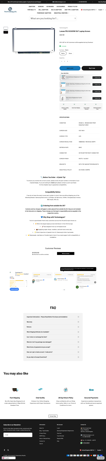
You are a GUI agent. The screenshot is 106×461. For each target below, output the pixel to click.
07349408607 (86, 442)
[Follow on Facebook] (4, 450)
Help (58, 441)
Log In (58, 428)
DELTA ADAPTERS (56, 10)
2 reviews (38, 281)
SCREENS (41, 6)
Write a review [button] (65, 253)
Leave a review (14, 289)
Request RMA (60, 438)
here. (73, 269)
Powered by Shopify (21, 455)
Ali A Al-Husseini (83, 286)
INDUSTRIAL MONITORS (61, 13)
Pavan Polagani (61, 278)
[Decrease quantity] (62, 61)
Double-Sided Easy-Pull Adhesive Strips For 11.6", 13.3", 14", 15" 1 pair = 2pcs (79, 83)
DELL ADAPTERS (43, 10)
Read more (79, 282)
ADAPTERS (32, 6)
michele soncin (39, 280)
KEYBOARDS (50, 6)
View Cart (59, 433)
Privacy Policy (42, 433)
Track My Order (60, 436)
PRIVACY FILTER (72, 6)
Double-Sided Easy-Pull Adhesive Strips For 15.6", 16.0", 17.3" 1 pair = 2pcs (79, 90)
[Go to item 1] (5, 28)
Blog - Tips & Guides (44, 430)
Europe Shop (53, 416)
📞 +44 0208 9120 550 (74, 1)
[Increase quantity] (67, 61)
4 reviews (81, 287)
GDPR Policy (42, 436)
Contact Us (42, 441)
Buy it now (92, 68)
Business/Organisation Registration (65, 430)
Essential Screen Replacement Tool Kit (75, 77)
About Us (41, 428)
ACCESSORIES (61, 6)
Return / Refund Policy (44, 438)
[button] (33, 282)
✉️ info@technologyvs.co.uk (51, 1)
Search (41, 443)
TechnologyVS (63, 28)
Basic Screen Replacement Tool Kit (74, 97)
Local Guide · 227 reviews (63, 280)
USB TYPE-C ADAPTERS (71, 10)
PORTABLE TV (32, 10)
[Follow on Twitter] (8, 450)
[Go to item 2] (5, 32)
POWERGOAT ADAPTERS (44, 13)
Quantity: (62, 58)
